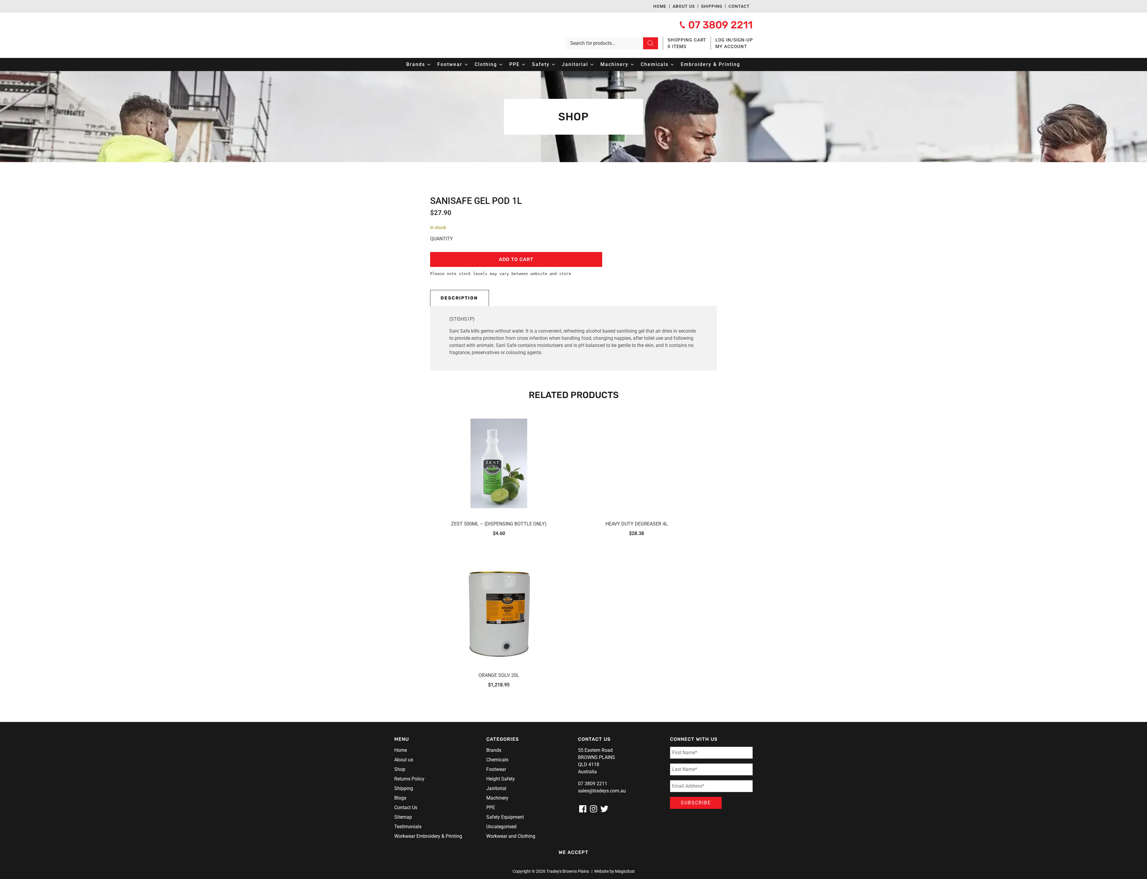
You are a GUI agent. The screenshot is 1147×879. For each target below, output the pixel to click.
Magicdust (625, 871)
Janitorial (496, 788)
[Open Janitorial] (592, 64)
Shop (399, 769)
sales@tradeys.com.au (602, 791)
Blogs (400, 798)
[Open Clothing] (501, 64)
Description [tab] (459, 298)
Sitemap (403, 817)
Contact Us (405, 807)
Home (659, 6)
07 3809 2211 (592, 783)
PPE (490, 807)
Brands (493, 750)
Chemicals (497, 760)
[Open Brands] (429, 64)
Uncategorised (501, 826)
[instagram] (593, 809)
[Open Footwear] (466, 64)
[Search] (650, 43)
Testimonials (407, 826)
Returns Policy (409, 779)
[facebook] (583, 809)
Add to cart (516, 259)
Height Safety (500, 779)
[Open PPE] (523, 64)
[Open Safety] (553, 64)
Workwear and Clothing (510, 836)
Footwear (496, 769)
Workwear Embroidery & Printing (428, 836)
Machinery (497, 798)
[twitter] (604, 809)
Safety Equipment (505, 817)
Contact (739, 6)
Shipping (712, 6)
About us (684, 6)
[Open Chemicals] (672, 64)
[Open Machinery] (632, 64)
